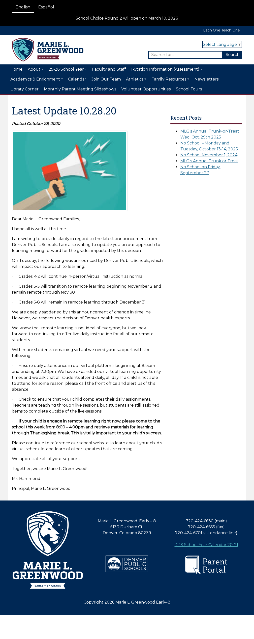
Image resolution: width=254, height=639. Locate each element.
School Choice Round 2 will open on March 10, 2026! (127, 18)
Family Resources (169, 79)
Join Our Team (106, 79)
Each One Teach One (221, 30)
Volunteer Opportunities (146, 89)
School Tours (189, 89)
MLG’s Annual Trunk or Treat (209, 161)
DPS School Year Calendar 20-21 (206, 544)
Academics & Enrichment (35, 79)
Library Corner (24, 89)
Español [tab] (46, 7)
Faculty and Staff (109, 69)
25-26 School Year (66, 69)
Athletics (134, 79)
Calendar (77, 79)
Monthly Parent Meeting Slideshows (80, 89)
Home (16, 69)
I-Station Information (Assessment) (165, 69)
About (34, 69)
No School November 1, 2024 (208, 155)
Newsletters (206, 79)
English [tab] (23, 7)
